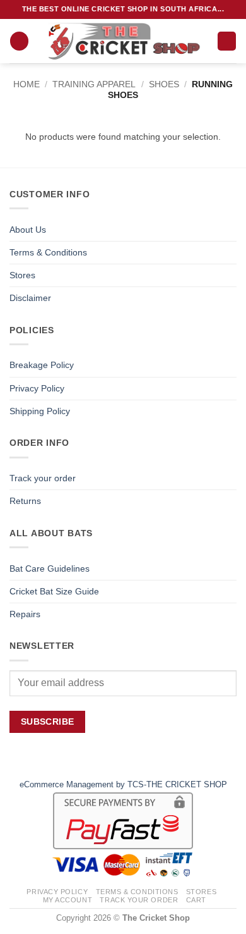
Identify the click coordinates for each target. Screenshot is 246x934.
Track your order (42, 478)
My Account (68, 900)
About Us (27, 229)
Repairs (24, 614)
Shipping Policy (39, 411)
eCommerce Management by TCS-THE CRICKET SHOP (123, 784)
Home (26, 84)
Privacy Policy (36, 388)
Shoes (164, 84)
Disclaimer (30, 298)
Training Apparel (94, 84)
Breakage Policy (41, 365)
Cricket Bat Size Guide (54, 591)
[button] (19, 41)
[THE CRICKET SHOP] (123, 41)
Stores (22, 275)
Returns (25, 501)
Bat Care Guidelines (49, 568)
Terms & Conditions (48, 252)
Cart (196, 900)
